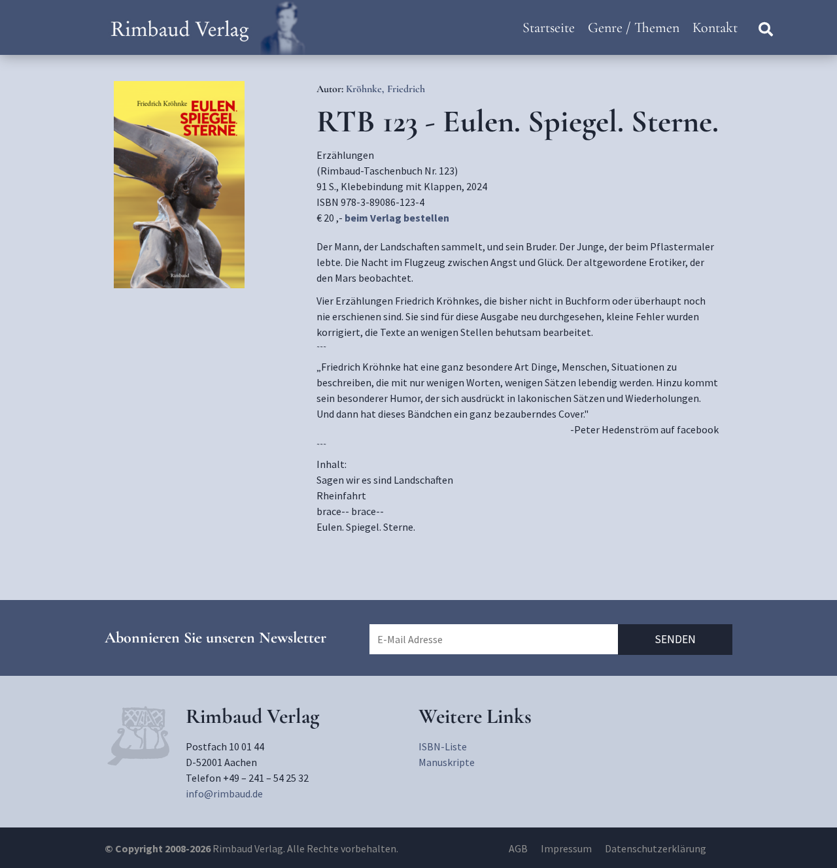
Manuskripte (446, 762)
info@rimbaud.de (224, 793)
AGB (518, 848)
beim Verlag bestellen (397, 217)
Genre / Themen (633, 27)
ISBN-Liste (442, 746)
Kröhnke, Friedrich (385, 88)
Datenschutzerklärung (655, 848)
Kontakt (715, 27)
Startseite (548, 27)
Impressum (566, 848)
